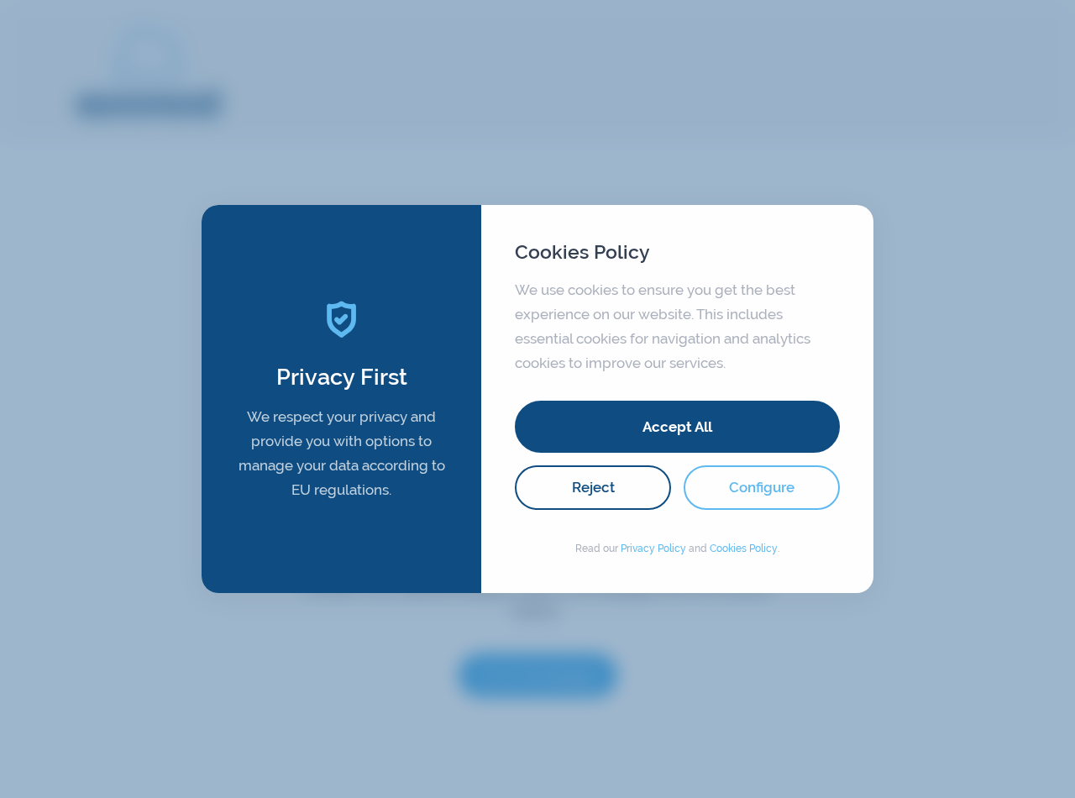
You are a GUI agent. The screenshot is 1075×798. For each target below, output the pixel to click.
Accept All (677, 426)
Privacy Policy (653, 548)
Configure (761, 487)
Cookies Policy (744, 548)
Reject (593, 487)
